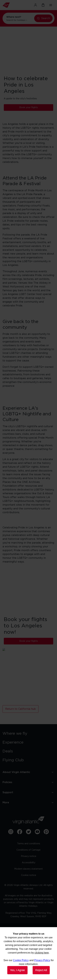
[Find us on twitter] (28, 831)
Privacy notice (28, 856)
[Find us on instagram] (10, 831)
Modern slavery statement (28, 869)
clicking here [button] (42, 952)
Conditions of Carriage (28, 850)
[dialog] (28, 953)
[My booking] (43, 5)
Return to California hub (20, 709)
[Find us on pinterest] (46, 831)
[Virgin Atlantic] (10, 5)
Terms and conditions (28, 844)
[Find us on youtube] (37, 831)
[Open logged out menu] (35, 5)
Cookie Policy (21, 960)
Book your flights (28, 107)
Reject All (41, 970)
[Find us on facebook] (19, 831)
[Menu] (50, 5)
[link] (28, 733)
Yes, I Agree (17, 970)
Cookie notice (28, 875)
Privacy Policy (42, 960)
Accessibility (28, 863)
